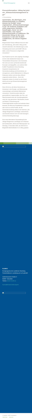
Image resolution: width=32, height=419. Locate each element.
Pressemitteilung (7, 17)
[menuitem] (29, 3)
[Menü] (29, 3)
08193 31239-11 (11, 281)
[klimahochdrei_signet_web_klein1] (13, 2)
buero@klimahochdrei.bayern (10, 284)
